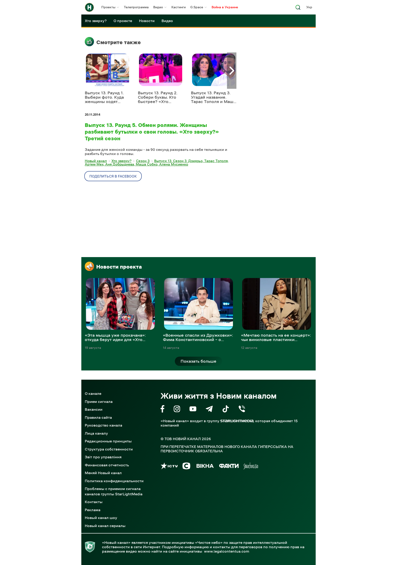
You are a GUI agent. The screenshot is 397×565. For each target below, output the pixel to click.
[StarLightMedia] (236, 421)
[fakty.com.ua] (229, 466)
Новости (147, 21)
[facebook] (162, 409)
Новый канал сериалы (105, 526)
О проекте (122, 21)
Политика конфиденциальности (114, 481)
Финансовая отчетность (107, 465)
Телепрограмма (136, 7)
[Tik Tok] (225, 409)
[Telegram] (209, 410)
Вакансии (93, 409)
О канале (93, 393)
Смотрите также (118, 42)
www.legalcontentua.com (226, 551)
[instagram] (177, 409)
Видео (158, 7)
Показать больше (198, 361)
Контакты (93, 502)
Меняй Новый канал (103, 473)
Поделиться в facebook (113, 176)
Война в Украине (225, 7)
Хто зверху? (96, 21)
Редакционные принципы (108, 441)
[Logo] (89, 7)
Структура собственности (109, 449)
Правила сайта (98, 417)
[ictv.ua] (169, 466)
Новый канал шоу (101, 517)
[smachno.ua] (250, 466)
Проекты (108, 7)
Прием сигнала (99, 401)
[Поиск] (298, 8)
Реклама (92, 510)
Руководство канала (103, 425)
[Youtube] (192, 409)
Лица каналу (96, 433)
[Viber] (241, 409)
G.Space (196, 7)
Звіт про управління (103, 457)
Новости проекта (119, 267)
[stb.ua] (186, 466)
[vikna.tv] (205, 466)
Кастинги (178, 7)
